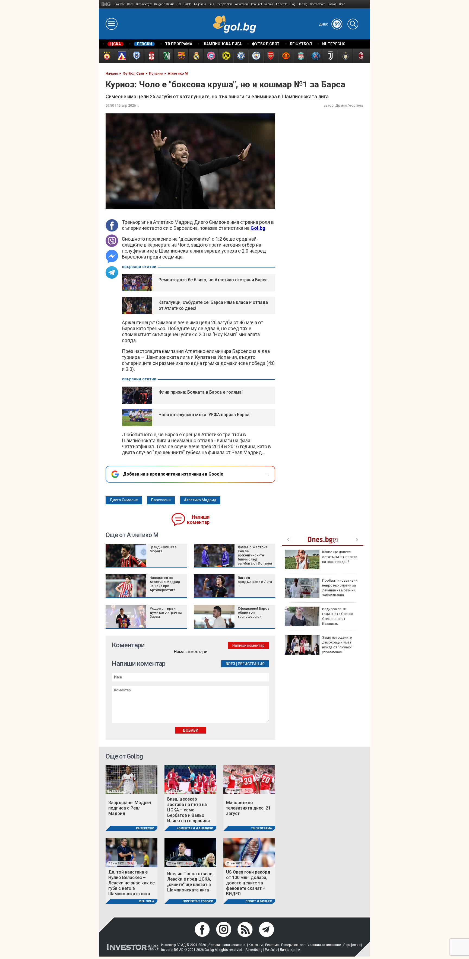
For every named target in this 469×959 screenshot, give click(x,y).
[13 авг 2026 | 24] (131, 852)
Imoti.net (256, 4)
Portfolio (271, 950)
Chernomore (317, 4)
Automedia (242, 4)
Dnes (130, 4)
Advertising (253, 950)
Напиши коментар (198, 519)
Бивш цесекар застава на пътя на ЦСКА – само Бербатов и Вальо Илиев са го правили (188, 809)
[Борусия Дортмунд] (225, 56)
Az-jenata (200, 4)
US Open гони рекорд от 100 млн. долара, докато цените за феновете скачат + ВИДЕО (248, 882)
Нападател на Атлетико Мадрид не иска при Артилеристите (165, 584)
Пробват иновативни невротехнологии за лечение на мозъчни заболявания (339, 587)
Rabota (268, 4)
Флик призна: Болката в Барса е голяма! (201, 392)
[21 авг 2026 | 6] (249, 779)
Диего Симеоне (124, 500)
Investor (120, 4)
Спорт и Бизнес (258, 901)
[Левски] (121, 56)
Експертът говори (197, 901)
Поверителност (293, 945)
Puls (211, 4)
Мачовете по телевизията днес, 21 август (248, 808)
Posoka (332, 4)
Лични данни (290, 950)
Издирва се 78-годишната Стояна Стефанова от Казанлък (337, 616)
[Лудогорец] (166, 56)
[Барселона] (180, 56)
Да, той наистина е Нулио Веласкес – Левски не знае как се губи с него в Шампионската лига (131, 882)
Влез (230, 664)
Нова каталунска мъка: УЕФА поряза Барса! (205, 414)
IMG (107, 4)
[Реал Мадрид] (195, 56)
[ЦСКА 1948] (151, 56)
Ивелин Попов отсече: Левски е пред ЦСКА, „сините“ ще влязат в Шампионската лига (190, 882)
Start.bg (303, 4)
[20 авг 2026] (190, 779)
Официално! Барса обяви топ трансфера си (253, 612)
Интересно (145, 828)
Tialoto (187, 4)
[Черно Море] (136, 56)
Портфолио (351, 945)
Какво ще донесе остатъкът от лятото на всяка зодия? (339, 557)
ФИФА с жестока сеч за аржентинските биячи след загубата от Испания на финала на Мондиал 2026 (255, 559)
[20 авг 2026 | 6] (190, 852)
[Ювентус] (330, 56)
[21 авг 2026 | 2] (249, 852)
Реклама (272, 945)
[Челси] (240, 56)
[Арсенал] (270, 56)
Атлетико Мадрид (200, 500)
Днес (329, 24)
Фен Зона (146, 901)
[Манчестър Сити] (255, 56)
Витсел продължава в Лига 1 (255, 582)
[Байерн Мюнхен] (210, 56)
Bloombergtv (144, 4)
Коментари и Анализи (194, 828)
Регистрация (251, 664)
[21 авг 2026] (131, 779)
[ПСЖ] (315, 56)
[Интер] (345, 56)
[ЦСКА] (106, 56)
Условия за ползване (324, 945)
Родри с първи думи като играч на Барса (166, 612)
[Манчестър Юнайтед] (285, 56)
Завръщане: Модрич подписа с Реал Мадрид (129, 808)
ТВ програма (261, 828)
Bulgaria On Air (164, 4)
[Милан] (360, 56)
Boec (342, 4)
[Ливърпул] (300, 56)
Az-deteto (281, 4)
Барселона (161, 500)
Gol (178, 4)
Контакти (256, 945)
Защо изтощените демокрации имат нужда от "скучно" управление (337, 644)
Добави (190, 730)
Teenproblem (225, 4)
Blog (292, 4)
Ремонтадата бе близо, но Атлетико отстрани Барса (213, 279)
